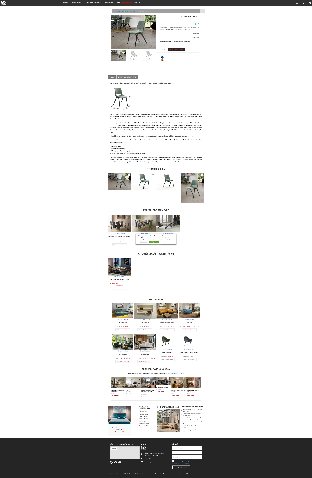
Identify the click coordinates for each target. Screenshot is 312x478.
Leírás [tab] (112, 77)
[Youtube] (120, 462)
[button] (66, 3)
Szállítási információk (138, 473)
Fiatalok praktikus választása (162, 387)
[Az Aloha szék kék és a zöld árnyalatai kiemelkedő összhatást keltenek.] (133, 32)
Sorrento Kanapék (123, 354)
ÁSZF (187, 473)
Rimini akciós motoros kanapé (167, 322)
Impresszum (149, 473)
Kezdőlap (118, 11)
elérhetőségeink (143, 162)
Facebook (165, 162)
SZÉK (137, 11)
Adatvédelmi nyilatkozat (115, 473)
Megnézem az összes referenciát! (175, 373)
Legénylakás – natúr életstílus (132, 390)
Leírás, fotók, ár (121, 233)
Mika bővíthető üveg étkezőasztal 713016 (119, 279)
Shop (123, 11)
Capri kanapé (189, 322)
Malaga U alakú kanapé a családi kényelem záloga (117, 391)
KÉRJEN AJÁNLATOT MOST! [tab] (127, 77)
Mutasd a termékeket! (119, 431)
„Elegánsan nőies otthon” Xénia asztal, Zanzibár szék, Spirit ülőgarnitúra (147, 392)
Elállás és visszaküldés (175, 473)
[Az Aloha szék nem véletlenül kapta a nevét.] (192, 188)
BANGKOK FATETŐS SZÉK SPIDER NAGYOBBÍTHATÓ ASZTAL (119, 237)
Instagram (171, 162)
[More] (162, 60)
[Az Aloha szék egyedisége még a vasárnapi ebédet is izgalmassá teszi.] (143, 181)
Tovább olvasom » (115, 395)
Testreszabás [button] (143, 242)
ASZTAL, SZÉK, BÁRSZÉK (130, 11)
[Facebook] (162, 57)
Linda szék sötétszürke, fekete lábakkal (189, 352)
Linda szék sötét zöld (167, 352)
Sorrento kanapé (145, 354)
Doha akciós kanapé (122, 322)
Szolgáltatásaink (126, 473)
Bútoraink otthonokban (156, 369)
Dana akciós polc (145, 322)
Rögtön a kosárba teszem (176, 49)
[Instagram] (111, 462)
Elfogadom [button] (154, 242)
